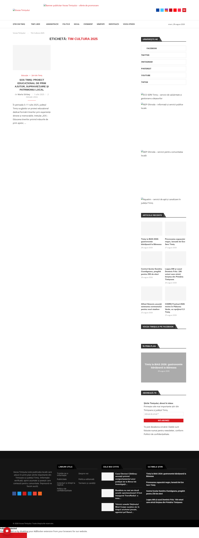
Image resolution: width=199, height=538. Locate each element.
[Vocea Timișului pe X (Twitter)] (19, 493)
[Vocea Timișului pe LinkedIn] (30, 493)
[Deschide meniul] (184, 10)
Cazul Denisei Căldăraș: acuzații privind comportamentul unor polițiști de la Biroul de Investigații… (126, 479)
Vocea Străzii (129, 24)
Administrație (52, 24)
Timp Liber (35, 24)
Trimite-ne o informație (62, 474)
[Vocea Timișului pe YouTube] (24, 493)
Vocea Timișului (19, 33)
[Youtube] (175, 10)
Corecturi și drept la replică (66, 484)
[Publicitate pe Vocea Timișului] (93, 10)
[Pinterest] (170, 10)
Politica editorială (86, 479)
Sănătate (101, 24)
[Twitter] (162, 10)
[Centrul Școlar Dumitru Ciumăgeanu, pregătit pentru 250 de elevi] (151, 258)
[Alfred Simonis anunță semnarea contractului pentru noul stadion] (151, 293)
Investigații (114, 24)
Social (77, 24)
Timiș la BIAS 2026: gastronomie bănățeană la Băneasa (151, 241)
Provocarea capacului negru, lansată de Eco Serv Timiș (175, 241)
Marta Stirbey (24, 94)
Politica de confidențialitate (64, 490)
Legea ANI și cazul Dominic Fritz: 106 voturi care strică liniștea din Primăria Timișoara (174, 274)
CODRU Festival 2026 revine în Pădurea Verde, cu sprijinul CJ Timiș (175, 308)
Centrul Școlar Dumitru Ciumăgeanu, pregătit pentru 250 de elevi (151, 271)
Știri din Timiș (19, 24)
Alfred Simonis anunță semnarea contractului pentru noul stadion (151, 306)
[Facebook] (157, 10)
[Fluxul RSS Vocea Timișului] (40, 493)
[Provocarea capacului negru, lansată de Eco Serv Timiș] (175, 229)
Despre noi (83, 473)
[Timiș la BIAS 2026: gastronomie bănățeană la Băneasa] (151, 229)
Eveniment (88, 24)
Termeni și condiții (87, 483)
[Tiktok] (179, 10)
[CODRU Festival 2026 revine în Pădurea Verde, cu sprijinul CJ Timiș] (175, 293)
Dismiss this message (13, 535)
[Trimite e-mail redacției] (35, 493)
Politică (66, 24)
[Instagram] (166, 10)
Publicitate (62, 479)
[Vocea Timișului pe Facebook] (14, 493)
